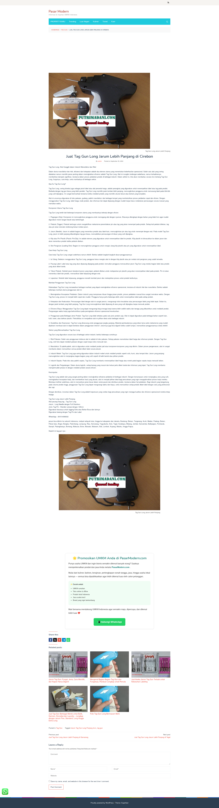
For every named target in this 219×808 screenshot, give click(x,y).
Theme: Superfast (121, 803)
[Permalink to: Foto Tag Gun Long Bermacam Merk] (109, 699)
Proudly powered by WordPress (102, 803)
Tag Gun (59, 728)
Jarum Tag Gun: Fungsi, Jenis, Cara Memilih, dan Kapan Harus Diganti (67, 680)
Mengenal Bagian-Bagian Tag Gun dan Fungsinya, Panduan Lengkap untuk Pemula (108, 680)
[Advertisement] (109, 52)
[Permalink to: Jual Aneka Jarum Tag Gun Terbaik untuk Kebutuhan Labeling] (150, 664)
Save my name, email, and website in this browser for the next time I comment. (80, 781)
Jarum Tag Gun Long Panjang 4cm (83, 728)
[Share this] (50, 640)
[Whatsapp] (68, 640)
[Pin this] (59, 640)
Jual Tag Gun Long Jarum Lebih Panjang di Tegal (152, 735)
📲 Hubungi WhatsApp (109, 622)
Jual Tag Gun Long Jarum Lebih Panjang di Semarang (68, 735)
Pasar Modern (59, 11)
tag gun (100, 728)
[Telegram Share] (64, 640)
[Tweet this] (55, 640)
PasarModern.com (121, 567)
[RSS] (168, 2)
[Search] (167, 21)
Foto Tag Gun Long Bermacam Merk (105, 713)
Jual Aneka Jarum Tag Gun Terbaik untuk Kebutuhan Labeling (148, 680)
